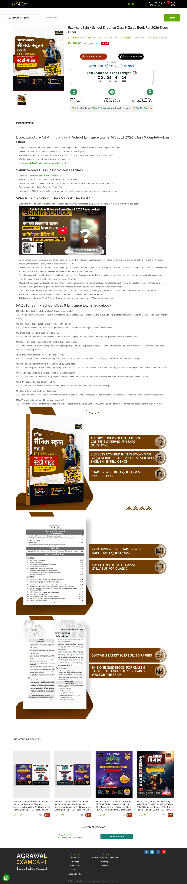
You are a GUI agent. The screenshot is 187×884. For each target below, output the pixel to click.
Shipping (104, 862)
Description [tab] (25, 123)
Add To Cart (98, 66)
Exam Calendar (75, 874)
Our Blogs (75, 862)
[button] (16, 778)
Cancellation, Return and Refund (104, 858)
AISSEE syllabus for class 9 (49, 176)
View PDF (113, 66)
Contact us (75, 866)
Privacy (105, 866)
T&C (75, 870)
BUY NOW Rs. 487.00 (95, 56)
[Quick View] (41, 777)
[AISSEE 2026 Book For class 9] (22, 99)
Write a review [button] (117, 836)
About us (75, 858)
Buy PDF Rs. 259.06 (132, 56)
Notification (129, 66)
